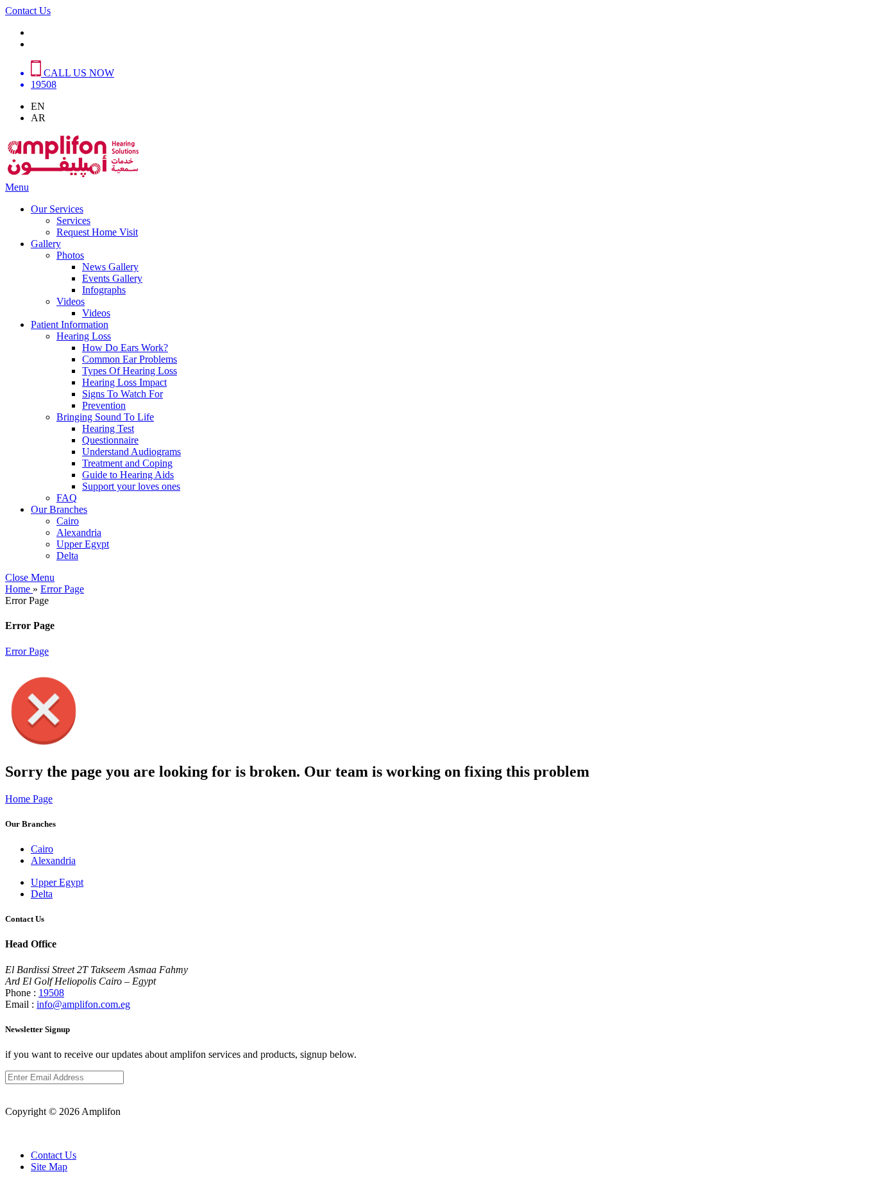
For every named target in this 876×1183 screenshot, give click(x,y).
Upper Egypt (82, 544)
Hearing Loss (83, 336)
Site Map (49, 1166)
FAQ (66, 497)
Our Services (57, 208)
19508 (51, 992)
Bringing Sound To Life (105, 416)
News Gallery (110, 266)
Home (19, 588)
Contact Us (28, 10)
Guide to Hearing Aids (128, 474)
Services (73, 220)
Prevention (104, 405)
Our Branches (59, 509)
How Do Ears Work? (125, 347)
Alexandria (78, 532)
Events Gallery (112, 278)
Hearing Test (108, 428)
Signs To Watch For (122, 393)
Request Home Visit (97, 232)
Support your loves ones (131, 486)
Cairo (67, 520)
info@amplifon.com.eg (83, 1004)
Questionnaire (110, 440)
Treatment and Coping (127, 463)
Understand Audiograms (131, 451)
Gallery (46, 243)
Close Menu (30, 577)
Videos (70, 301)
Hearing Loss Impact (124, 382)
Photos (70, 255)
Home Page (29, 798)
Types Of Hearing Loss (129, 370)
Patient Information (69, 324)
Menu (17, 187)
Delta (67, 555)
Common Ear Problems (129, 359)
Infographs (104, 289)
